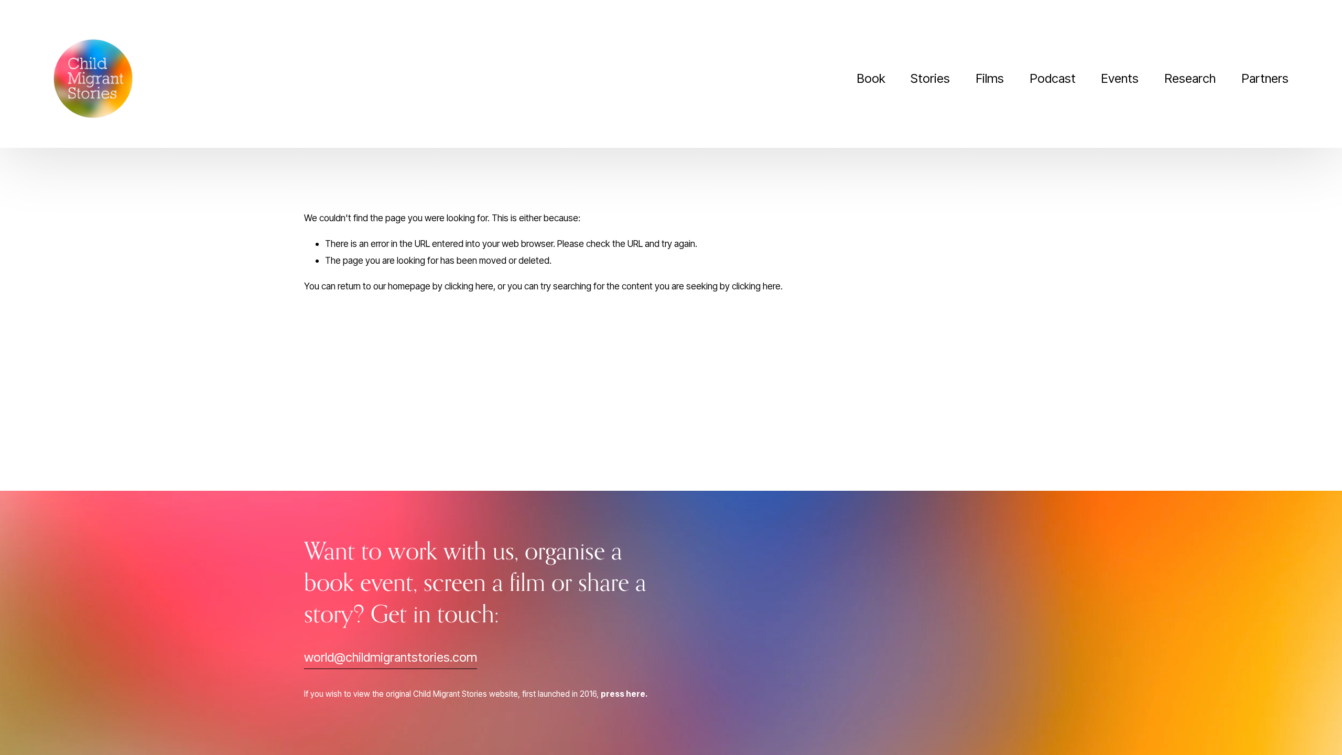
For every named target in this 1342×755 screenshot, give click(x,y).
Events (1120, 78)
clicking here (469, 286)
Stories (930, 78)
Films (990, 78)
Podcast (1053, 78)
